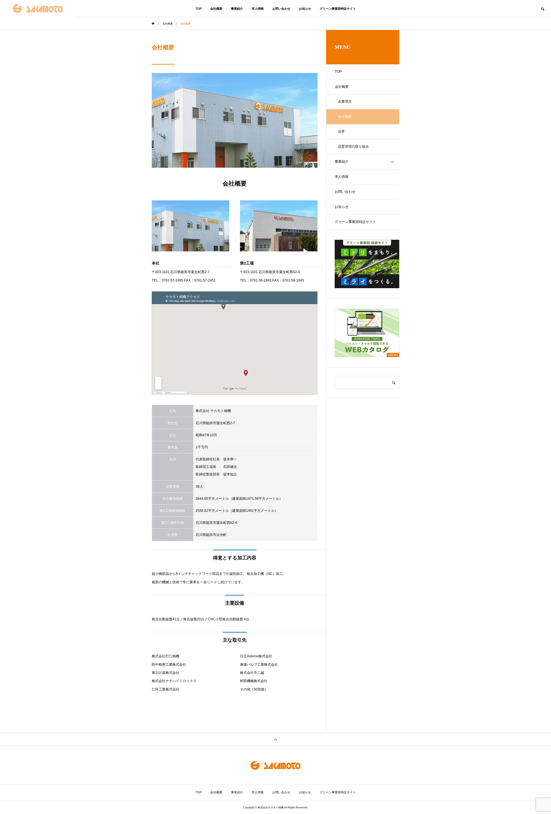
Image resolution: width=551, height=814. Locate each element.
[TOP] (275, 739)
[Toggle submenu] (392, 86)
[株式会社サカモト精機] (38, 8)
